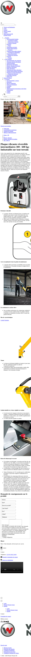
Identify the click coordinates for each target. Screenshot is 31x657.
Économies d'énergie (11, 75)
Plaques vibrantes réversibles (10, 139)
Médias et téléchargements (10, 132)
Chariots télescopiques (12, 48)
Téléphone (4, 517)
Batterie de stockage (13, 55)
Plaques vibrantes (12, 43)
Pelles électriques (11, 68)
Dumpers (10, 50)
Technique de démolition (14, 52)
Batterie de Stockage (13, 74)
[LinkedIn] (8, 622)
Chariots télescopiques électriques (15, 71)
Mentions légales (8, 647)
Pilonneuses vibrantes (13, 41)
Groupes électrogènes (12, 54)
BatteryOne (9, 76)
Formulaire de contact (6, 616)
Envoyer (4, 535)
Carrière (5, 32)
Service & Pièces (8, 78)
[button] (8, 34)
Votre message (5, 525)
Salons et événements (12, 84)
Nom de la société (6, 505)
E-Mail (4, 514)
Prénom (3, 499)
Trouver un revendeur (6, 126)
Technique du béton (13, 40)
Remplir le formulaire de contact (10, 557)
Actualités (9, 86)
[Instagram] (3, 622)
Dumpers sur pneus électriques (14, 72)
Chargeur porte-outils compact (14, 51)
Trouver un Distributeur (9, 27)
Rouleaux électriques (12, 67)
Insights (8, 87)
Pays (3, 511)
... (4, 136)
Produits (7, 37)
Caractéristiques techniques (10, 130)
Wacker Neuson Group (9, 604)
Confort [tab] (2, 320)
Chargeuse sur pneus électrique (14, 70)
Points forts (6, 128)
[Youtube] (6, 622)
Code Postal (5, 508)
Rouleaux (9, 44)
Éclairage (9, 56)
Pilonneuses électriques (12, 64)
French (9, 35)
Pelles (9, 45)
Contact (5, 30)
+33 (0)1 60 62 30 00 (11, 554)
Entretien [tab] (7, 320)
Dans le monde (7, 31)
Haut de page (4, 645)
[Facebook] (5, 622)
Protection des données (9, 649)
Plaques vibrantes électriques (13, 66)
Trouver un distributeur (7, 560)
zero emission (8, 59)
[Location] (1, 622)
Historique (9, 82)
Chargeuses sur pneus (12, 47)
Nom (3, 502)
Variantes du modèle (8, 131)
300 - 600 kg (7, 140)
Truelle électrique (11, 63)
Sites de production (11, 83)
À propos (7, 79)
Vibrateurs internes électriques (14, 62)
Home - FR (6, 135)
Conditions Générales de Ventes (11, 653)
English (6, 35)
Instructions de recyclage (9, 651)
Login (5, 28)
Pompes (10, 58)
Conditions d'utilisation (9, 650)
